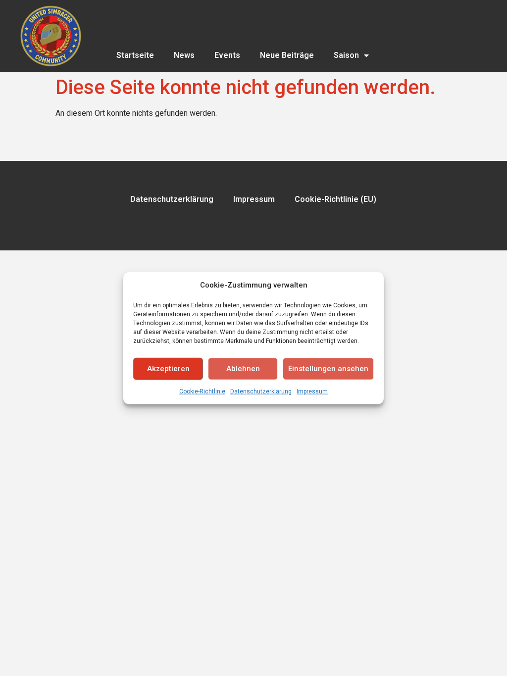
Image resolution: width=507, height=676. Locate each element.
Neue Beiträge (287, 55)
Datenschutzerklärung (261, 390)
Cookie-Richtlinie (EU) (335, 199)
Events (227, 55)
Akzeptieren (168, 368)
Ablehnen (243, 368)
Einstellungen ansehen (328, 368)
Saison (346, 55)
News (184, 55)
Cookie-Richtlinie (202, 390)
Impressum (312, 390)
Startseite (135, 55)
